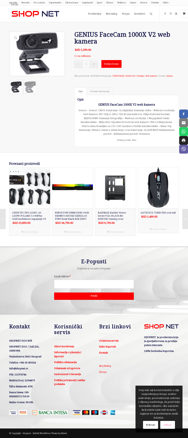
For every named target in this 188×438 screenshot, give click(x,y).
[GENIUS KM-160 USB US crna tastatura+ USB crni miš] (3, 219)
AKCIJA (14, 4)
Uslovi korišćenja (64, 346)
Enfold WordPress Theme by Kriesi (50, 433)
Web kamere (151, 76)
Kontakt (103, 352)
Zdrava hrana (71, 2)
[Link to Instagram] (170, 13)
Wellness (121, 2)
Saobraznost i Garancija (67, 374)
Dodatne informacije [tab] (100, 91)
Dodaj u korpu (111, 64)
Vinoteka (25, 2)
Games (133, 2)
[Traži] (151, 14)
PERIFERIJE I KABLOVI (124, 76)
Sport (99, 2)
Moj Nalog (105, 366)
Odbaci (168, 425)
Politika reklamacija (65, 362)
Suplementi (87, 2)
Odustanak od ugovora (67, 368)
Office (166, 2)
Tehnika (155, 2)
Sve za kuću (39, 2)
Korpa (102, 372)
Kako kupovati (107, 346)
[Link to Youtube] (176, 13)
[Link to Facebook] (165, 13)
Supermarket (55, 2)
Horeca (143, 2)
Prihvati (150, 425)
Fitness (109, 2)
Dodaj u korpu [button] (31, 232)
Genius (169, 76)
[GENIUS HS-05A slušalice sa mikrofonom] (185, 219)
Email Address (62, 276)
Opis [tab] (80, 91)
